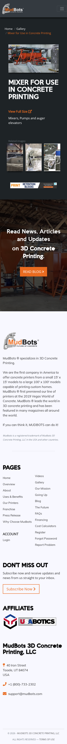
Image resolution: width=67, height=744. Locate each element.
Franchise (9, 509)
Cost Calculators (45, 526)
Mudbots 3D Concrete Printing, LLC (38, 733)
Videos (39, 476)
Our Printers (10, 503)
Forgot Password (46, 538)
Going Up (41, 495)
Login (6, 540)
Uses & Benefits (13, 496)
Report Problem (45, 545)
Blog (38, 501)
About (7, 490)
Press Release (11, 515)
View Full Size (18, 111)
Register (40, 532)
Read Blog (32, 271)
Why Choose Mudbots (17, 521)
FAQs (38, 513)
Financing (41, 520)
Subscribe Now (20, 589)
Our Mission (42, 488)
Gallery (20, 29)
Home (8, 29)
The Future (42, 507)
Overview (9, 484)
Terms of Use (47, 739)
